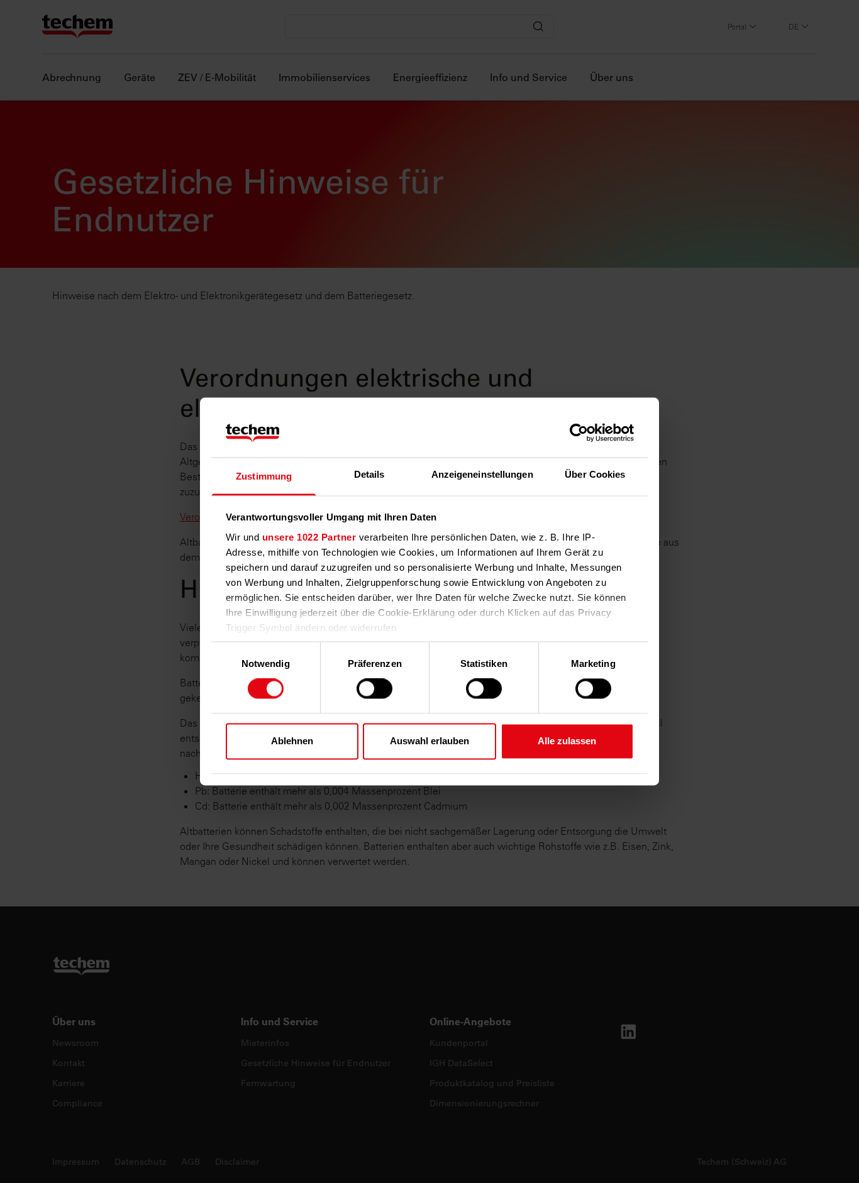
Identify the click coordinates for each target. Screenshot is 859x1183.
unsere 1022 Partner (309, 537)
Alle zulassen (567, 740)
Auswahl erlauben (429, 740)
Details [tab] (369, 474)
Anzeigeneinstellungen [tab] (482, 474)
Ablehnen (292, 740)
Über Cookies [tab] (595, 474)
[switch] (374, 689)
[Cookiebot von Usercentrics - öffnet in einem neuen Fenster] (579, 433)
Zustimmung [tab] (264, 476)
